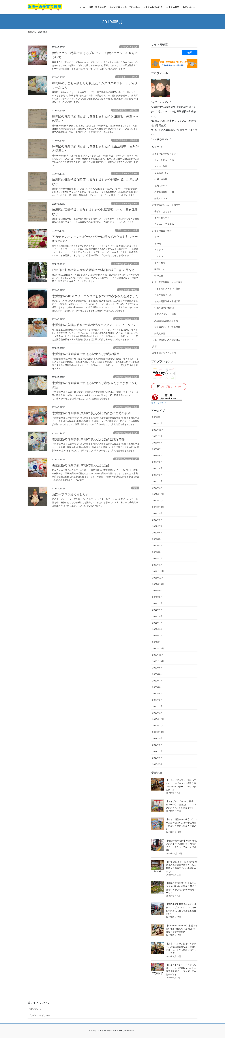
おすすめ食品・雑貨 (162, 230)
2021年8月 (157, 597)
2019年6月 (157, 758)
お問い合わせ (35, 1009)
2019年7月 (157, 751)
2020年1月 (157, 713)
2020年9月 (157, 667)
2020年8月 (157, 674)
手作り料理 (159, 263)
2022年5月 (157, 539)
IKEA (156, 237)
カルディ (158, 250)
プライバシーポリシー (39, 1015)
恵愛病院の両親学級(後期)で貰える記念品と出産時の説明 (91, 413)
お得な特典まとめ (129, 47)
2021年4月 (157, 623)
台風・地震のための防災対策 (166, 340)
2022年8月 (157, 520)
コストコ (158, 256)
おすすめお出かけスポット (165, 153)
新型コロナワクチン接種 (164, 353)
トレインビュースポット (166, 160)
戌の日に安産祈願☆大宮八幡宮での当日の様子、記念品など (93, 270)
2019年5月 (157, 764)
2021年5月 (157, 616)
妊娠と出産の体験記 (128, 290)
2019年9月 (157, 738)
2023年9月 (157, 436)
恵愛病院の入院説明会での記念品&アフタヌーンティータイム (94, 325)
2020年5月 (157, 693)
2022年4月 (157, 545)
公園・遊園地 (160, 179)
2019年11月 (158, 725)
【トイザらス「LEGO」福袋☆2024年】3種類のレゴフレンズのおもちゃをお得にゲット (181, 804)
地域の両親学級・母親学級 (125, 110)
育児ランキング (158, 403)
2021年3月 (157, 629)
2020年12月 (158, 648)
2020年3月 (157, 700)
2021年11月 (158, 578)
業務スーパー (160, 269)
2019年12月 (158, 719)
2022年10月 (158, 507)
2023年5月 (157, 462)
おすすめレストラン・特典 (167, 288)
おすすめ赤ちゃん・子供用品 (166, 205)
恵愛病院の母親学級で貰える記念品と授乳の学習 (85, 354)
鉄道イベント (160, 198)
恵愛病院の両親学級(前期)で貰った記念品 (80, 465)
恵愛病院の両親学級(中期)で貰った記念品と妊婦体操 (88, 439)
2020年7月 (157, 680)
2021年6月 (157, 610)
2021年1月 (157, 642)
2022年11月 (158, 500)
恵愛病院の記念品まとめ (126, 319)
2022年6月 (157, 532)
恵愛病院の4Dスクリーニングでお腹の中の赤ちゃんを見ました (95, 296)
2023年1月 (157, 488)
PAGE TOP (216, 1004)
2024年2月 (157, 417)
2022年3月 (157, 552)
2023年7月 (157, 449)
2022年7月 (157, 526)
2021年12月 (158, 571)
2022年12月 (158, 494)
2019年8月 (157, 745)
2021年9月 (157, 590)
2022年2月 (157, 558)
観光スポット (160, 185)
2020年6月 (157, 687)
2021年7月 (157, 603)
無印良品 (158, 276)
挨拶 (135, 488)
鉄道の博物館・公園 (164, 192)
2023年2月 (157, 481)
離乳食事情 (159, 333)
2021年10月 (158, 584)
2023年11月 (158, 430)
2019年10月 (158, 732)
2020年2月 (157, 706)
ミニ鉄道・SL (161, 173)
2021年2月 (157, 635)
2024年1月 (157, 423)
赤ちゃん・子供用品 (164, 224)
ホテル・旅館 (160, 166)
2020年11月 (158, 655)
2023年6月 (157, 455)
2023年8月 (157, 442)
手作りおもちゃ (161, 218)
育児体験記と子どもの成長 (125, 263)
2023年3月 (157, 475)
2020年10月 (158, 661)
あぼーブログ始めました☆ (70, 494)
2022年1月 (157, 565)
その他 (157, 243)
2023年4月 (157, 468)
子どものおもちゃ (163, 211)
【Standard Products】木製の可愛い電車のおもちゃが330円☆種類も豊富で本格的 (181, 928)
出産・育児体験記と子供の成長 (167, 282)
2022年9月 (157, 513)
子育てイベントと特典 (127, 77)
